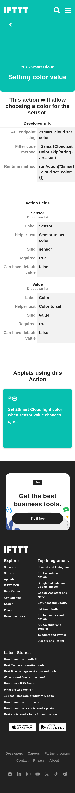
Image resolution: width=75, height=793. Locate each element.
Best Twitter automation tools (24, 665)
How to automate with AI (20, 659)
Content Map (13, 597)
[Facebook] (10, 774)
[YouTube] (37, 774)
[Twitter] (47, 774)
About (54, 760)
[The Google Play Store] (52, 727)
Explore (11, 560)
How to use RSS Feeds (19, 683)
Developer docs (14, 616)
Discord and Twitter (51, 640)
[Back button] (11, 24)
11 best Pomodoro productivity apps (29, 695)
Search (8, 603)
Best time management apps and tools (30, 671)
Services (10, 567)
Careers (34, 753)
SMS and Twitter (49, 609)
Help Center (12, 591)
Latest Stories (17, 652)
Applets (9, 579)
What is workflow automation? (25, 677)
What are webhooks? (18, 689)
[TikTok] (56, 774)
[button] (68, 11)
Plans (8, 610)
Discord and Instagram (53, 567)
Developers (14, 753)
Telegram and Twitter (52, 634)
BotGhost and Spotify (52, 602)
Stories (9, 573)
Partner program (57, 753)
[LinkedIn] (19, 774)
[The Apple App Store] (22, 727)
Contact (22, 760)
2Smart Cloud (41, 67)
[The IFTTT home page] (16, 10)
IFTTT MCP (11, 585)
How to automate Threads (21, 702)
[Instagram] (28, 774)
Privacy (39, 760)
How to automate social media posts (29, 708)
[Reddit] (65, 774)
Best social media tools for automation (30, 714)
